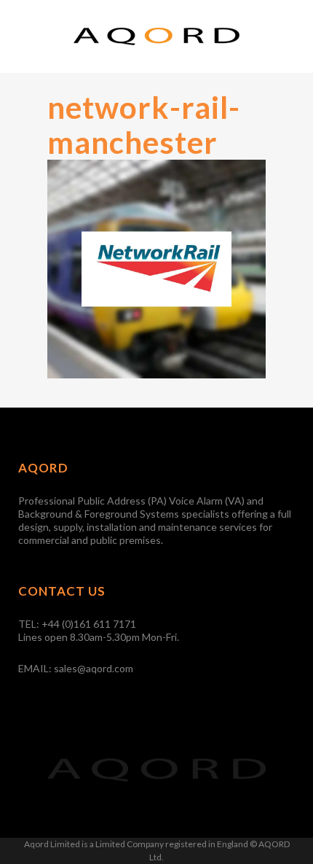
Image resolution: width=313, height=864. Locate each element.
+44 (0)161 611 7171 (88, 624)
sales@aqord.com (93, 668)
